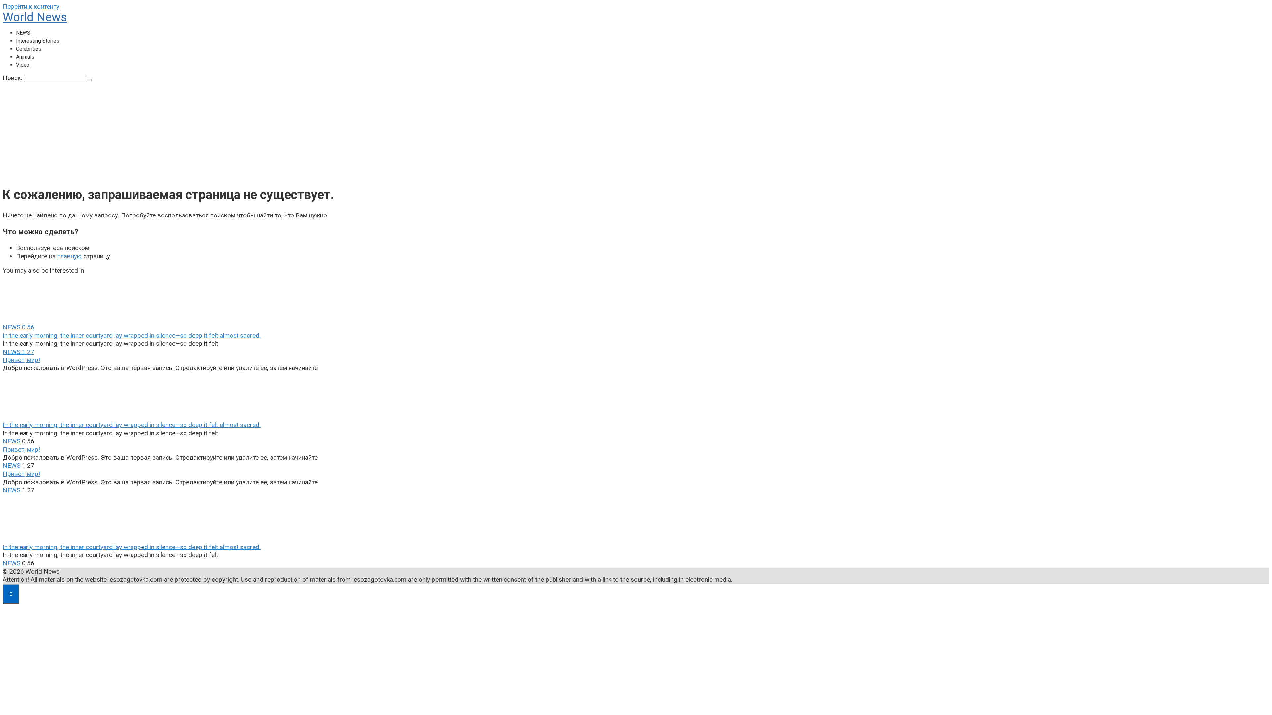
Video (22, 65)
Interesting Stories (37, 41)
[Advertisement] (636, 132)
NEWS (23, 33)
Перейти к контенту (31, 6)
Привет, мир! (21, 360)
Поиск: (13, 78)
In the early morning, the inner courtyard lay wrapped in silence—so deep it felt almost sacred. (132, 335)
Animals (25, 57)
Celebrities (28, 49)
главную (69, 256)
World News (35, 17)
